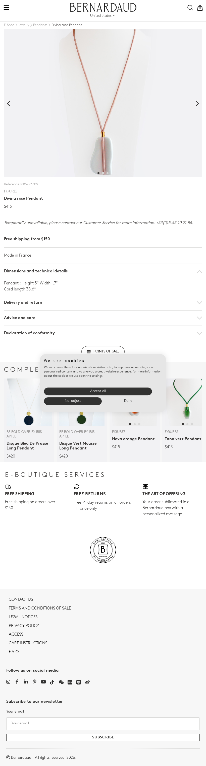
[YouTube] (43, 681)
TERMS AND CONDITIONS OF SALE (40, 608)
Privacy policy (24, 626)
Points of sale (106, 351)
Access (16, 635)
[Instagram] (8, 681)
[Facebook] (17, 681)
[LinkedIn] (25, 681)
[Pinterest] (34, 681)
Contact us (21, 600)
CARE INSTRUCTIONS (28, 643)
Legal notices (23, 617)
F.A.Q (14, 652)
